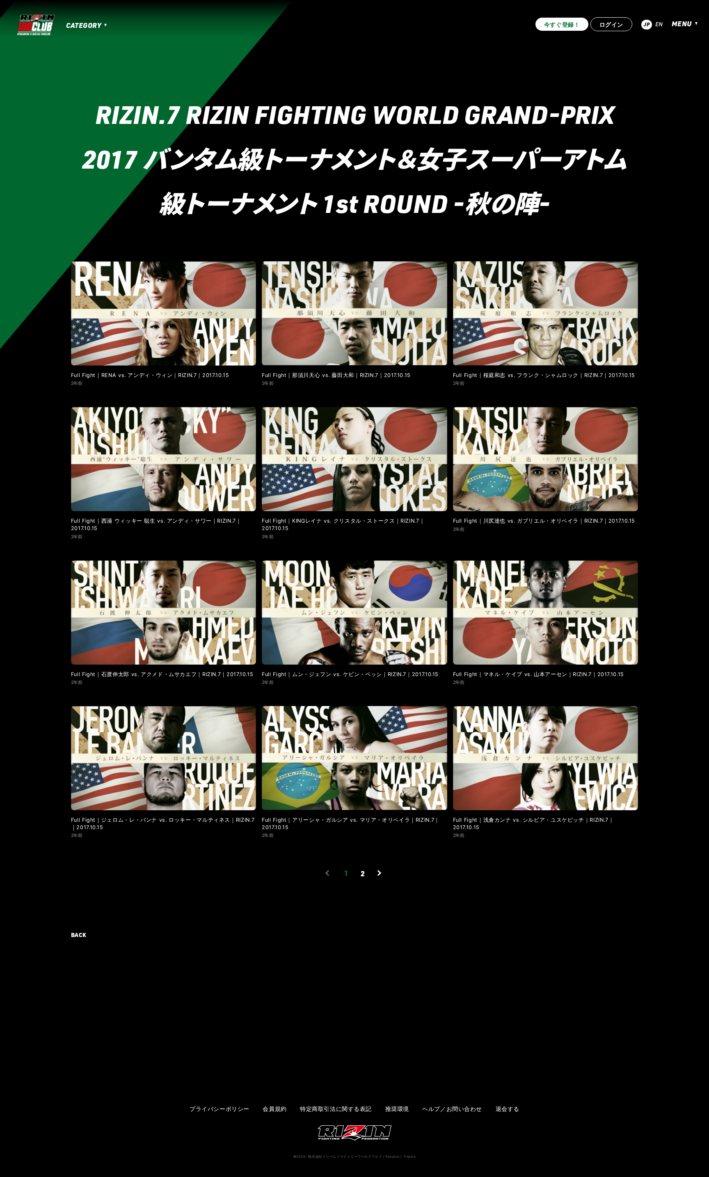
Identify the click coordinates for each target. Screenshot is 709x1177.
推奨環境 (397, 1109)
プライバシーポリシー (219, 1109)
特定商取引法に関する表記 (336, 1109)
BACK (79, 935)
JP (647, 24)
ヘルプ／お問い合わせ (452, 1109)
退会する (507, 1109)
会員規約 (274, 1109)
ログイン (611, 24)
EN (659, 24)
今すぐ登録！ (562, 24)
